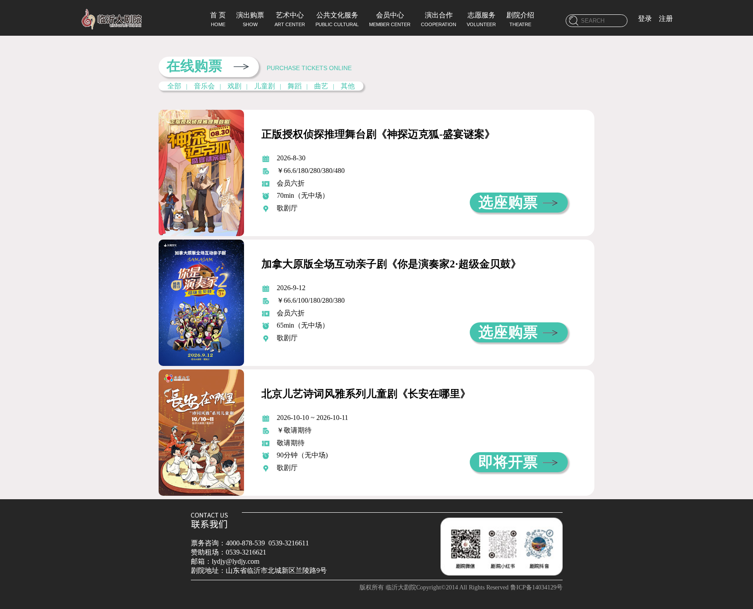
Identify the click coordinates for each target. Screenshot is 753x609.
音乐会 (204, 86)
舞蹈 (295, 86)
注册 (666, 18)
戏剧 (234, 86)
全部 (174, 86)
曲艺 (321, 86)
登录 (645, 18)
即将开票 (508, 462)
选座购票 (508, 202)
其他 (348, 86)
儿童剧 (264, 86)
